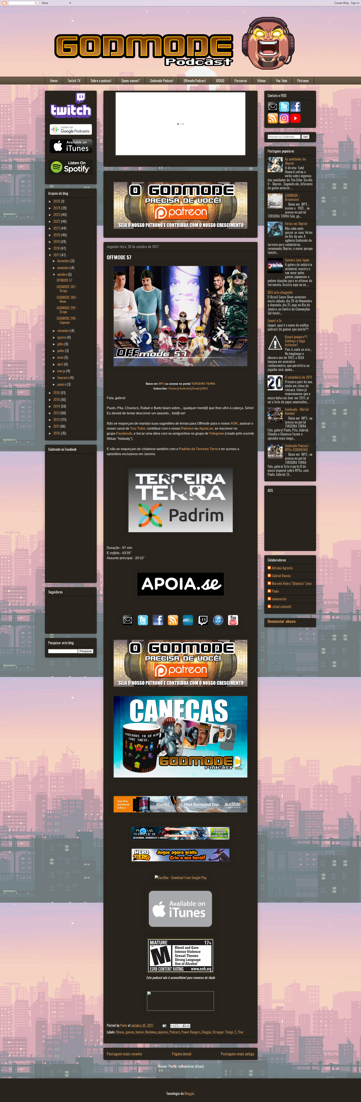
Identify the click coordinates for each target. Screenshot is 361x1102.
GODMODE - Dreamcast (292, 197)
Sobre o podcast (101, 80)
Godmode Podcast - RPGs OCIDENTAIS (297, 447)
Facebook (124, 433)
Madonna (150, 1032)
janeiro (62, 384)
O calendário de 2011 (298, 377)
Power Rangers (191, 1032)
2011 (56, 426)
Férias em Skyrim (296, 223)
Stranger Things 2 (224, 1032)
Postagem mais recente (124, 1054)
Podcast (174, 1032)
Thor (241, 1032)
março (61, 370)
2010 (57, 433)
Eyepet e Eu (275, 320)
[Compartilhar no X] (180, 1026)
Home (53, 80)
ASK (234, 423)
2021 (57, 228)
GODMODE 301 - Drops (67, 288)
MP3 (161, 383)
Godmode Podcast (161, 80)
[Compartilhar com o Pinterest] (188, 1026)
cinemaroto (279, 599)
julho (60, 343)
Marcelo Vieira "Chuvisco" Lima (291, 584)
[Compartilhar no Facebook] (184, 1026)
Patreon (187, 428)
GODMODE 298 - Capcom (67, 320)
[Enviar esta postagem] (164, 1025)
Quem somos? (131, 80)
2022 (57, 221)
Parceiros (241, 80)
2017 (56, 254)
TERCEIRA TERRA (203, 383)
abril (60, 364)
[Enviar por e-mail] (172, 1026)
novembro (63, 267)
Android (184, 388)
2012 (57, 419)
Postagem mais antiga (237, 1054)
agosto (62, 337)
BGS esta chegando (280, 292)
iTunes (172, 388)
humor (140, 1032)
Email (196, 388)
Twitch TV (74, 80)
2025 (57, 201)
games (130, 1032)
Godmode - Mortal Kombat (297, 411)
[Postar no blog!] (176, 1026)
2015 (57, 399)
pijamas (163, 1032)
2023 (57, 214)
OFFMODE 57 (64, 280)
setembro (63, 330)
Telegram (216, 433)
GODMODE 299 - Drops (67, 309)
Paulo (275, 591)
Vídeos (261, 80)
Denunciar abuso (282, 621)
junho (61, 350)
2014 (57, 406)
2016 (57, 392)
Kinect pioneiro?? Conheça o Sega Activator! (296, 340)
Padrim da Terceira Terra (198, 449)
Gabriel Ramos (281, 576)
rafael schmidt (281, 607)
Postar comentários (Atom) (186, 1066)
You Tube (281, 80)
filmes (120, 1032)
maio (60, 357)
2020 (57, 234)
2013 (57, 412)
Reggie (206, 1032)
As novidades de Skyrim (295, 161)
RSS (205, 388)
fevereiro (63, 377)
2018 (57, 248)
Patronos (303, 80)
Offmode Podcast (195, 80)
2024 (57, 207)
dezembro (64, 260)
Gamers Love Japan (297, 259)
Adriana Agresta (282, 568)
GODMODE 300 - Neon (67, 299)
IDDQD (220, 80)
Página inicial (181, 1054)
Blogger (189, 1093)
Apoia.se (206, 428)
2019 (57, 241)
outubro (62, 274)
